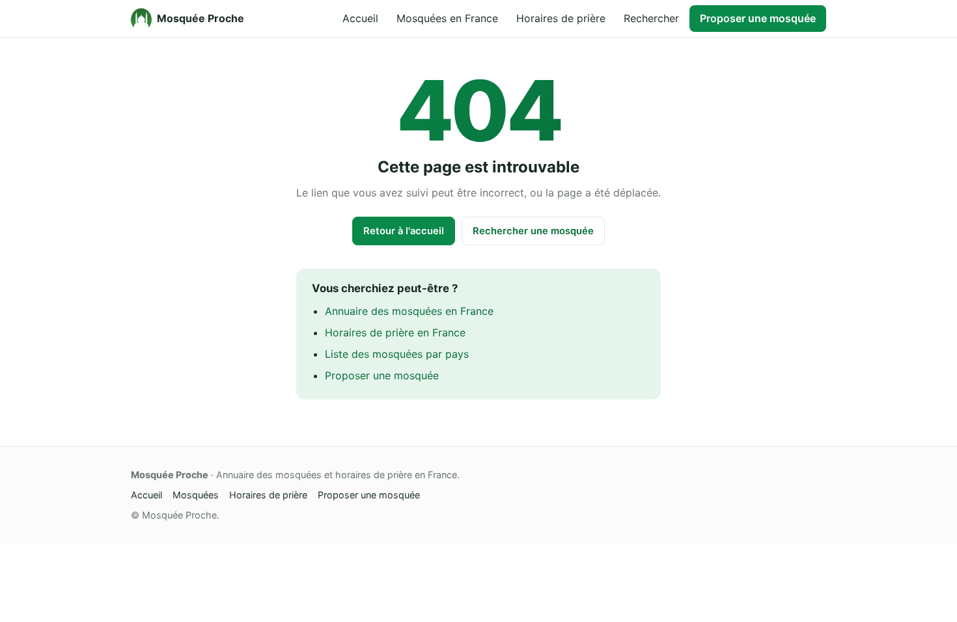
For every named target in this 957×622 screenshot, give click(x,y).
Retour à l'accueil (403, 231)
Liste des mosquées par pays (397, 353)
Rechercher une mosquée (533, 231)
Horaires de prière (560, 18)
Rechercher (651, 18)
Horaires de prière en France (395, 332)
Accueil (360, 18)
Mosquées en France (447, 18)
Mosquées (196, 494)
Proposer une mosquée (758, 18)
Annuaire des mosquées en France (409, 311)
